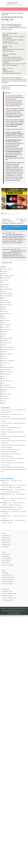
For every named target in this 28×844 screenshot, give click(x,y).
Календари (4, 331)
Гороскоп (4, 309)
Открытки (4, 351)
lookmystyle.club (17, 615)
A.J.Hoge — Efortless (6, 268)
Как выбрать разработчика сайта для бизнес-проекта (12, 467)
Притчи (3, 365)
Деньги (3, 315)
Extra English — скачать (7, 591)
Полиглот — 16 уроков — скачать (9, 597)
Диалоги (4, 318)
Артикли (4, 297)
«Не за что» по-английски (7, 565)
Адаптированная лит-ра (7, 289)
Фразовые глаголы (6, 394)
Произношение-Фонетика (8, 367)
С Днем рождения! (6, 374)
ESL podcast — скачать (7, 595)
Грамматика (5, 311)
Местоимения (5, 340)
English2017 (12, 2)
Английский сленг (6, 556)
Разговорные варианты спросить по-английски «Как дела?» (8, 220)
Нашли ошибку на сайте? (7, 600)
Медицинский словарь (7, 338)
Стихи (3, 382)
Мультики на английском (7, 349)
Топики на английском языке (8, 387)
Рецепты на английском (7, 371)
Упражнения (5, 389)
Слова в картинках (6, 554)
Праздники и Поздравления (8, 360)
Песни (3, 356)
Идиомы (4, 322)
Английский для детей (7, 295)
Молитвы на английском (7, 347)
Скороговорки (5, 572)
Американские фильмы (7, 293)
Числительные (5, 398)
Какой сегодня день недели (8, 577)
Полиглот (4, 358)
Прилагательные (6, 362)
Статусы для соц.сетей (7, 380)
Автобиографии (5, 284)
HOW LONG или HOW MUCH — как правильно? (21, 220)
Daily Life (4, 273)
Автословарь (5, 286)
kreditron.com (24, 615)
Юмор (3, 403)
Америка (4, 291)
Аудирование (5, 300)
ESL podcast (5, 271)
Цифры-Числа (5, 396)
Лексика (18, 213)
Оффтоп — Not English (7, 353)
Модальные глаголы (6, 342)
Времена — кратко (6, 540)
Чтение (3, 400)
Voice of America (5, 589)
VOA (3, 282)
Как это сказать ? (6, 327)
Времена (4, 306)
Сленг (3, 378)
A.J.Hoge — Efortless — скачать (9, 593)
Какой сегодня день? (6, 329)
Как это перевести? (6, 324)
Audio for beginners (6, 277)
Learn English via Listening (8, 275)
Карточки (4, 333)
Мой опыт (4, 344)
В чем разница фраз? (11, 213)
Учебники (4, 391)
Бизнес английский (6, 302)
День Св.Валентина (6, 313)
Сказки (3, 376)
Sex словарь (5, 280)
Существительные (6, 385)
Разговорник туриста (6, 369)
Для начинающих (6, 320)
